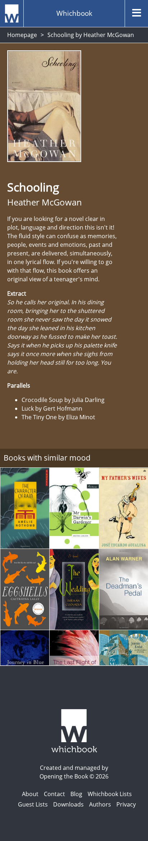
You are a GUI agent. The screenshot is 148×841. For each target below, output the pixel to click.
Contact (54, 794)
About (30, 794)
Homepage (22, 35)
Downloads (68, 804)
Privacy (126, 804)
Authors (100, 804)
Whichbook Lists (110, 794)
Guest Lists (33, 804)
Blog (76, 794)
